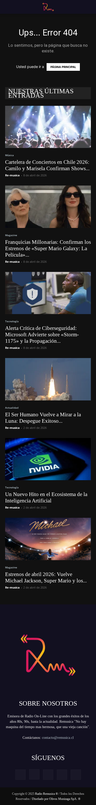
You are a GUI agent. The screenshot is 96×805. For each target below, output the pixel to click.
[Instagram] (34, 774)
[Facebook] (20, 774)
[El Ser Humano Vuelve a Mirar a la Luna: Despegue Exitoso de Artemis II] (48, 379)
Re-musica (12, 175)
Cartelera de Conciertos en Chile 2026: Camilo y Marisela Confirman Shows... (47, 165)
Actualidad (11, 407)
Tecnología (12, 321)
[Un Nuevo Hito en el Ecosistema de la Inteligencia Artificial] (48, 459)
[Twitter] (62, 774)
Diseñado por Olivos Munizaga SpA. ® (56, 799)
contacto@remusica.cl (58, 738)
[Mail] (48, 774)
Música (9, 155)
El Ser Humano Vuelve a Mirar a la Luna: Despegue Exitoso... (43, 417)
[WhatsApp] (76, 774)
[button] (8, 7)
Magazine (11, 235)
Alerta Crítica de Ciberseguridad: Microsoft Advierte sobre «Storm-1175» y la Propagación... (42, 334)
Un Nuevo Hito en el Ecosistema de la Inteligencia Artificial (46, 497)
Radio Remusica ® (46, 794)
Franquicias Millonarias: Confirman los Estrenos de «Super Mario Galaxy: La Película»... (48, 248)
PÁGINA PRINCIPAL (63, 67)
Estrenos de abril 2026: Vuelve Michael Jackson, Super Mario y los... (46, 577)
